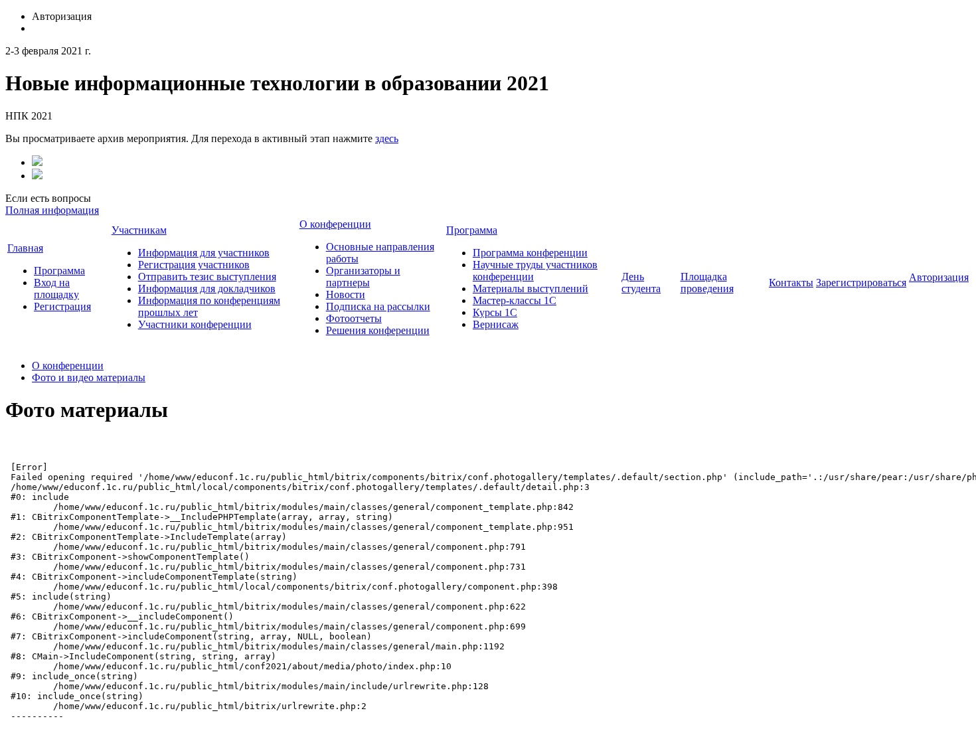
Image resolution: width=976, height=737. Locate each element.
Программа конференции (530, 252)
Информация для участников (204, 252)
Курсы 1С (495, 312)
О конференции (335, 224)
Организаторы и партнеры (363, 276)
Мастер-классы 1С (514, 300)
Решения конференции (378, 330)
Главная (25, 248)
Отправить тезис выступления (207, 276)
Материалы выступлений (530, 288)
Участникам (139, 230)
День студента (641, 282)
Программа (59, 270)
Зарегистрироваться (861, 282)
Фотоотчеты (354, 318)
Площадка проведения (707, 282)
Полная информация (52, 210)
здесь (386, 138)
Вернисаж (496, 324)
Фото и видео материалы (88, 377)
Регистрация (62, 306)
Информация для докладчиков (207, 288)
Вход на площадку (56, 288)
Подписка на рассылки (378, 306)
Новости (345, 294)
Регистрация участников (194, 264)
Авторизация (939, 277)
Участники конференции (195, 324)
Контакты (791, 282)
